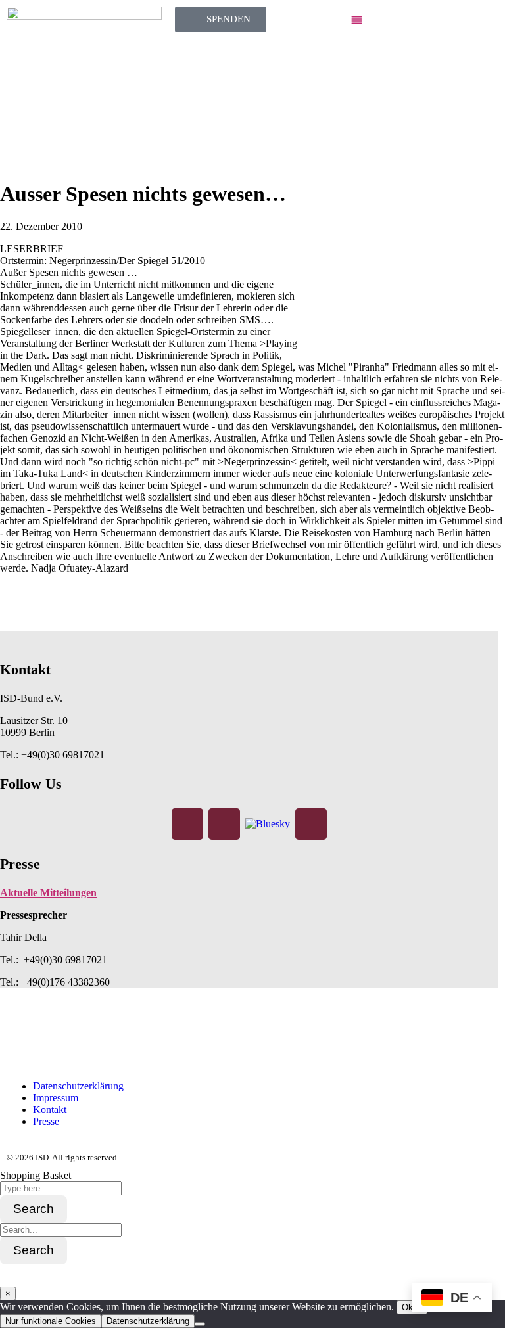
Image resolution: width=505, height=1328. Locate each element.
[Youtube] (129, 1037)
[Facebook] (187, 824)
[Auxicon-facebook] (23, 1037)
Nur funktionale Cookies (50, 1321)
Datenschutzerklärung (148, 1321)
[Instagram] (224, 824)
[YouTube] (311, 824)
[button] (420, 21)
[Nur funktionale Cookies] (200, 1324)
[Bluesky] (267, 823)
